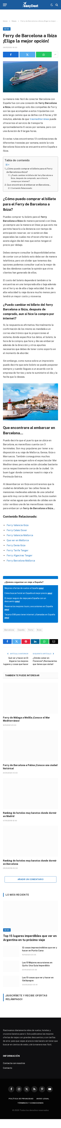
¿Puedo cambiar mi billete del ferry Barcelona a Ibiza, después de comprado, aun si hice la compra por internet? (32, 178)
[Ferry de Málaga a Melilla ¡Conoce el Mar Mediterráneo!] (30, 698)
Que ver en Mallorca (18, 540)
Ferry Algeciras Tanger (19, 555)
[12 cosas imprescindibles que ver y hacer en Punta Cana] (11, 951)
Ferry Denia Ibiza (16, 545)
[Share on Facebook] (11, 54)
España (21, 630)
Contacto (7, 1068)
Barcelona (9, 630)
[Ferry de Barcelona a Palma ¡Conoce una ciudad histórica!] (30, 745)
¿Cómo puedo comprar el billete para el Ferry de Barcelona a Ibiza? (29, 170)
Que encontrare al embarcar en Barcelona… (29, 185)
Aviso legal (42, 1099)
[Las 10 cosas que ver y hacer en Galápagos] (11, 981)
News (6, 29)
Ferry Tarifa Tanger (17, 550)
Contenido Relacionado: (21, 188)
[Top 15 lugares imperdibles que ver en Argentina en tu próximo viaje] (30, 916)
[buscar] (56, 4)
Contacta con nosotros (14, 1063)
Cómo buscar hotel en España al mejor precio (28, 593)
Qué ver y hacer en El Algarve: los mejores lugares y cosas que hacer (15, 661)
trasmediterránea (39, 119)
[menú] (5, 4)
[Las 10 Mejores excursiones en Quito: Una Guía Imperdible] (11, 966)
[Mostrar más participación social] (55, 54)
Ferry (30, 630)
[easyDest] (30, 5)
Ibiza (39, 630)
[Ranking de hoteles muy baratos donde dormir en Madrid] (30, 793)
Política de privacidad (21, 1099)
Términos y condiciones (30, 1103)
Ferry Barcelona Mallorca (21, 560)
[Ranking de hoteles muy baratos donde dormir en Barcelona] (30, 841)
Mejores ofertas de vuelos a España (24, 588)
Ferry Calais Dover (17, 530)
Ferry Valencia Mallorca (20, 535)
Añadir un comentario (30, 879)
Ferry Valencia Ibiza (17, 525)
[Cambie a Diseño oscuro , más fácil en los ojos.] (52, 5)
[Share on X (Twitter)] (27, 54)
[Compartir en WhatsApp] (44, 54)
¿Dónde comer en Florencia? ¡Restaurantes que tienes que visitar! (45, 661)
